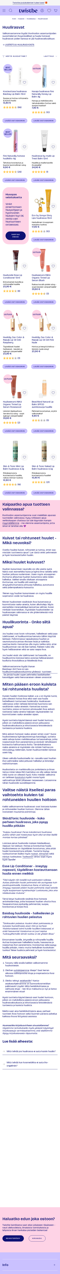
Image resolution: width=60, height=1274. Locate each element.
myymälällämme (10, 523)
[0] (49, 10)
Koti (14, 19)
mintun (6, 856)
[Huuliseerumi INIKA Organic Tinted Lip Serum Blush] (44, 260)
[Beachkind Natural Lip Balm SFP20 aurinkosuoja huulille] (44, 387)
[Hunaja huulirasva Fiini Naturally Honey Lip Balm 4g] (44, 76)
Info (5, 1265)
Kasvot (21, 19)
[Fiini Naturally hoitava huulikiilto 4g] (15, 141)
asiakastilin (25, 980)
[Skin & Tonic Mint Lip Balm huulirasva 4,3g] (15, 451)
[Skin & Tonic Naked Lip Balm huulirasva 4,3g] (44, 451)
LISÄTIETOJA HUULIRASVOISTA (19, 44)
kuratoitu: (20, 777)
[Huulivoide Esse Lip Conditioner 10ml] (15, 260)
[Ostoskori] (55, 10)
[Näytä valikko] (4, 10)
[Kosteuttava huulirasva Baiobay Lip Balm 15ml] (15, 76)
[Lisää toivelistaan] (24, 82)
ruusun (34, 853)
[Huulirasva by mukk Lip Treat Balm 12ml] (44, 141)
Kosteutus (31, 19)
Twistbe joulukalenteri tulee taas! (28, 3)
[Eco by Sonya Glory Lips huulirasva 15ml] (44, 200)
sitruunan (44, 853)
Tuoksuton (27, 856)
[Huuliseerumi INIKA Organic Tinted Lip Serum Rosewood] (15, 387)
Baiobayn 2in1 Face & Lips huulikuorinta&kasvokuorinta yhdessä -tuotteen (26, 670)
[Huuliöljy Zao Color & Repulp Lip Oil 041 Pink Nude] (44, 322)
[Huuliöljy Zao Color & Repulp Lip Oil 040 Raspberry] (15, 322)
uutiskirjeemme (21, 970)
